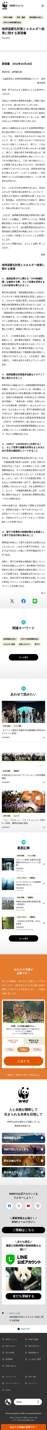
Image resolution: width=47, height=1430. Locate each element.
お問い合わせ (11, 1366)
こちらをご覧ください (27, 1420)
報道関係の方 (33, 1353)
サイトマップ (32, 1383)
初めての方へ (11, 1346)
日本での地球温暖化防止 (12, 22)
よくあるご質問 (34, 1359)
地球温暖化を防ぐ (35, 17)
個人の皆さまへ (34, 1346)
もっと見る (23, 657)
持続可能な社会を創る (24, 1151)
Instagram (37, 1206)
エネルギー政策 (9, 644)
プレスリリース (11, 1377)
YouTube (28, 1206)
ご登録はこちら (23, 1230)
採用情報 (9, 1359)
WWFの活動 (7, 17)
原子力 (37, 644)
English (8, 1390)
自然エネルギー (24, 644)
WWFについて (11, 1339)
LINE (35, 601)
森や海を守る (24, 1174)
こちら (37, 1075)
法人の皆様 (10, 1353)
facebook (23, 601)
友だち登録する (23, 1296)
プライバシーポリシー (13, 1383)
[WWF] (3, 1313)
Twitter (12, 601)
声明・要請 (21, 17)
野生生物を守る (24, 1162)
